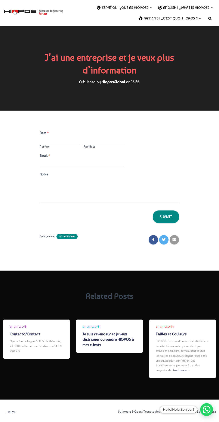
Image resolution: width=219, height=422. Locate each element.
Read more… (181, 370)
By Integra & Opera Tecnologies (139, 411)
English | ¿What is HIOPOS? (186, 7)
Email (45, 156)
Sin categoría (67, 236)
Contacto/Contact (25, 334)
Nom (44, 133)
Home (11, 412)
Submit (166, 217)
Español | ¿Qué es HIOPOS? (125, 7)
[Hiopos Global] (33, 13)
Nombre (45, 146)
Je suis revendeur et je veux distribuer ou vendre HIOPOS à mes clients (108, 339)
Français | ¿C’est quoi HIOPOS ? (171, 18)
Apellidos (90, 146)
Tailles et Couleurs (171, 334)
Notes (44, 174)
